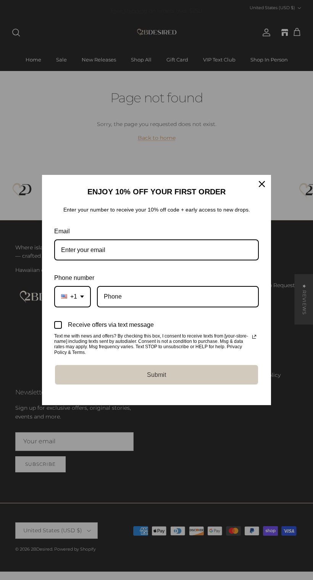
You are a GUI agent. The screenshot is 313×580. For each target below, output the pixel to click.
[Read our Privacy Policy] (254, 336)
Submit (156, 375)
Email (62, 231)
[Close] (262, 184)
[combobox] (72, 296)
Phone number (74, 278)
